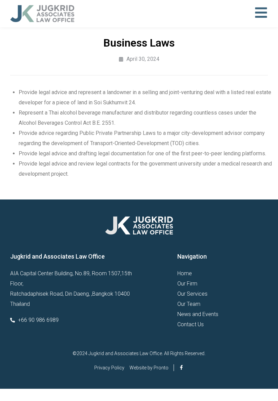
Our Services (192, 294)
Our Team (188, 304)
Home (184, 273)
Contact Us (190, 324)
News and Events (197, 314)
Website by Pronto (149, 367)
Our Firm (187, 283)
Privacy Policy (109, 367)
